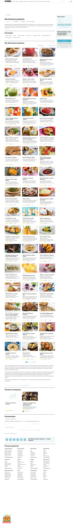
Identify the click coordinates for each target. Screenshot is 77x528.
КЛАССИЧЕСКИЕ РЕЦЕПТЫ (9, 97)
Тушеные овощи (46, 455)
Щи (31, 450)
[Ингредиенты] (64, 22)
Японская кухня (7, 477)
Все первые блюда (33, 457)
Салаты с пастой (46, 465)
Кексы (31, 463)
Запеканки (6, 465)
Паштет (19, 465)
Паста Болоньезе (46, 462)
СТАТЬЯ (24, 401)
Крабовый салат (20, 455)
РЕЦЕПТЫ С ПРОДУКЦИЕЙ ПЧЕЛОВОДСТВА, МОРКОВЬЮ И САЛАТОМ (11, 312)
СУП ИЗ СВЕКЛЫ (25, 57)
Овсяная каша (20, 473)
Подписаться (64, 40)
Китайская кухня (8, 475)
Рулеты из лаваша (21, 462)
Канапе (19, 463)
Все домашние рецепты (9, 457)
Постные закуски (33, 473)
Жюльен (19, 461)
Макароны (45, 466)
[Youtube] (21, 439)
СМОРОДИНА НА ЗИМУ (26, 292)
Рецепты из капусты (8, 450)
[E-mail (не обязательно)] (42, 424)
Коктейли (45, 472)
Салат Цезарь (20, 452)
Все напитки (45, 479)
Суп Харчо (32, 455)
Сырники (6, 462)
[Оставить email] (64, 37)
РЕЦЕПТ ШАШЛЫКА (43, 351)
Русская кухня (7, 472)
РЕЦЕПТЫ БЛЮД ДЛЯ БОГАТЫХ (10, 273)
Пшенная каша (20, 476)
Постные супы (32, 474)
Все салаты (19, 457)
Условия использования (64, 46)
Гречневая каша (20, 472)
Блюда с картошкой (8, 451)
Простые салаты (20, 450)
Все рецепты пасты (46, 468)
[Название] (64, 19)
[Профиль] (71, 1)
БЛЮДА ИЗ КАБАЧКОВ (8, 292)
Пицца (6, 461)
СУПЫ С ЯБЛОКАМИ (8, 351)
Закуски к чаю (20, 466)
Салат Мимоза (20, 454)
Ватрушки (32, 461)
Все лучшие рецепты (8, 468)
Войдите (23, 421)
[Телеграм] (7, 439)
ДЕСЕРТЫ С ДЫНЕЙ (43, 97)
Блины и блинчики (8, 463)
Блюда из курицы (8, 464)
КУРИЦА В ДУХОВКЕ (8, 136)
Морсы (44, 473)
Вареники (45, 453)
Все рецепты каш (21, 479)
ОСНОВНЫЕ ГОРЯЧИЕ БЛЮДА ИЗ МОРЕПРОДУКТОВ (45, 58)
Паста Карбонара (46, 461)
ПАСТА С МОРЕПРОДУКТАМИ (44, 235)
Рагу (44, 454)
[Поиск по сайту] (65, 1)
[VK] (10, 439)
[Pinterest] (17, 439)
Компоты (44, 476)
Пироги (31, 466)
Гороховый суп (33, 453)
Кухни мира (7, 479)
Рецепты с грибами (8, 452)
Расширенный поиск (64, 27)
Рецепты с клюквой (8, 454)
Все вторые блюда (46, 457)
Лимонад (45, 475)
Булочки (31, 462)
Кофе (44, 474)
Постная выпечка (33, 475)
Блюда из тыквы (7, 455)
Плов (44, 451)
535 (33, 362)
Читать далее (7, 28)
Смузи (44, 477)
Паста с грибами (46, 463)
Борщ (31, 451)
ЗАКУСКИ (6, 57)
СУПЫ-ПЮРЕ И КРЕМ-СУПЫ (27, 235)
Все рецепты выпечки (34, 468)
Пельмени (45, 452)
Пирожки (32, 465)
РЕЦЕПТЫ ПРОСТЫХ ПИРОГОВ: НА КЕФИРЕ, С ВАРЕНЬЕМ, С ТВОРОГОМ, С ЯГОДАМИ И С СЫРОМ (12, 177)
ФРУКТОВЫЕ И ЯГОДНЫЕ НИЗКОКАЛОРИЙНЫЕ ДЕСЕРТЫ (30, 273)
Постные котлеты (33, 477)
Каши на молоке (20, 477)
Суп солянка (32, 454)
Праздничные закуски (21, 464)
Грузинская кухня (8, 473)
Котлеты (44, 450)
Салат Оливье (20, 451)
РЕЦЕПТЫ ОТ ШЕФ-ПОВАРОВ (9, 197)
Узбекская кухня (7, 476)
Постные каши (32, 476)
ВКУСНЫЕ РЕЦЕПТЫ (8, 235)
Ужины (6, 466)
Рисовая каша (20, 474)
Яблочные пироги (8, 453)
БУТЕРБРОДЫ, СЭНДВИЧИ (44, 136)
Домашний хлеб (33, 464)
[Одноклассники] (14, 439)
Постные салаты (33, 472)
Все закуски (20, 468)
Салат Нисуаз (20, 453)
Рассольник (32, 452)
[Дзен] (25, 439)
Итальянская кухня (8, 474)
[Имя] (17, 424)
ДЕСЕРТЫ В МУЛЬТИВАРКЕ (27, 136)
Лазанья (44, 464)
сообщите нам (26, 385)
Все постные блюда (33, 479)
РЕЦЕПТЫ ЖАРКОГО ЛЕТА (26, 97)
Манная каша (20, 475)
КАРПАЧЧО (24, 197)
